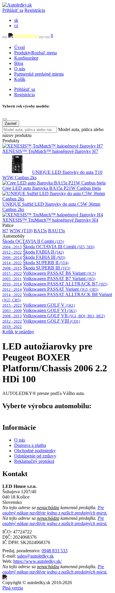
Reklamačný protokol (34, 461)
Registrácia (34, 10)
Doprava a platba (30, 445)
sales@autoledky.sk (35, 555)
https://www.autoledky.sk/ (37, 561)
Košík (19, 79)
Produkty (35, 52)
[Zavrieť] (4, 119)
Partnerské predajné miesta (39, 73)
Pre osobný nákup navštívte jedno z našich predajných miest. (54, 510)
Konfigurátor (26, 58)
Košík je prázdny (18, 331)
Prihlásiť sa (12, 10)
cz (16, 25)
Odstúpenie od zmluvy (35, 455)
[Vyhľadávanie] (41, 37)
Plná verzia (12, 587)
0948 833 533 (55, 550)
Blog (18, 63)
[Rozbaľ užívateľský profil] (47, 37)
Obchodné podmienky (35, 450)
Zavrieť (11, 123)
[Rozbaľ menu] (4, 37)
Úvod (19, 47)
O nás (19, 68)
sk (16, 20)
